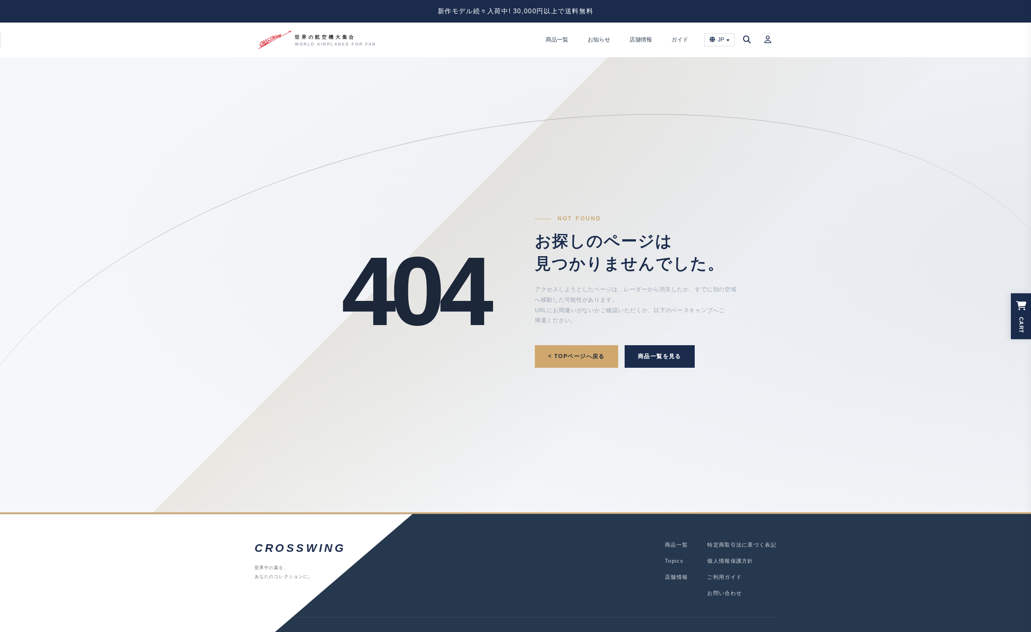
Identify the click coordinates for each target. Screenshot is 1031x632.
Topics (674, 561)
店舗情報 (640, 39)
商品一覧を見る (659, 356)
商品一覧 (557, 39)
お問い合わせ (724, 593)
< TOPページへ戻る (576, 356)
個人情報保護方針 (730, 561)
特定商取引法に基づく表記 (741, 545)
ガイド (679, 39)
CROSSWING (300, 548)
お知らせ (599, 39)
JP (721, 40)
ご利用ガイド (724, 577)
